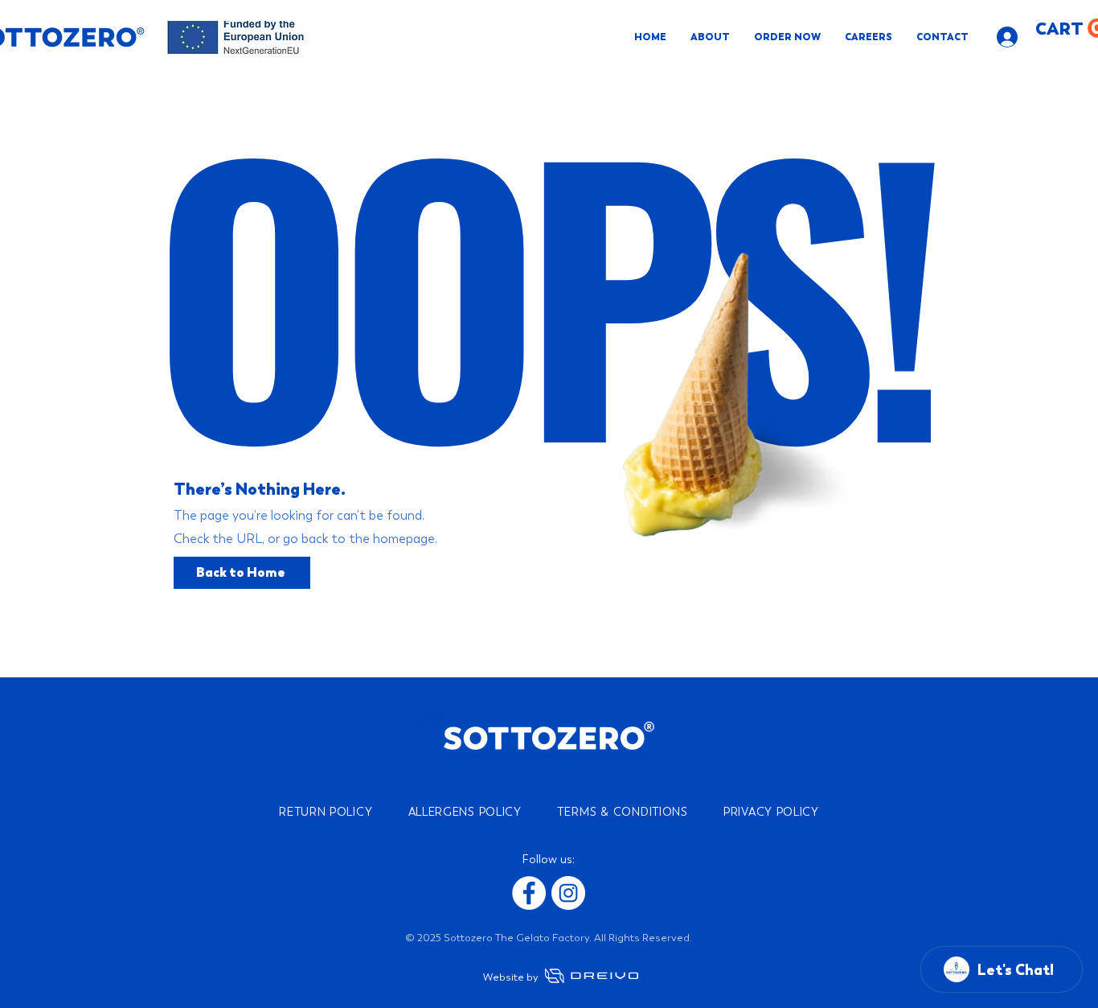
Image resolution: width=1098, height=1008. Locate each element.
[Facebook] (529, 893)
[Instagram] (568, 893)
